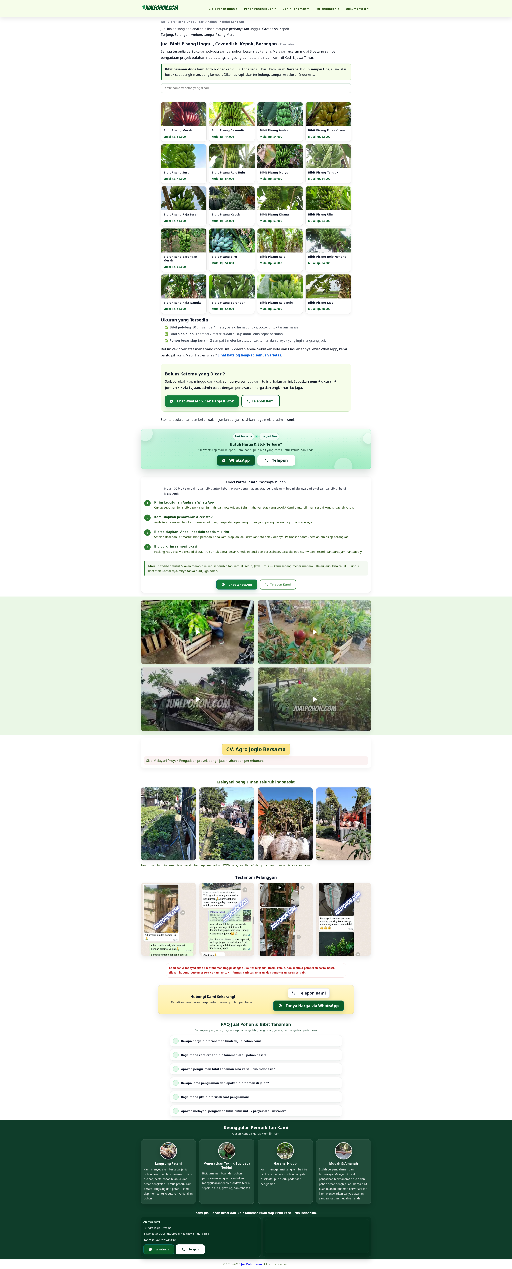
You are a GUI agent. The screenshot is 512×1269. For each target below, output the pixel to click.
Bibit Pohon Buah (223, 9)
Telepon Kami (263, 401)
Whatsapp (162, 1249)
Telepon (280, 460)
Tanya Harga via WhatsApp (312, 1005)
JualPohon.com (251, 1264)
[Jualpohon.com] (160, 8)
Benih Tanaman (296, 9)
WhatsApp (239, 460)
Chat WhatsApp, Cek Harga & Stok (205, 401)
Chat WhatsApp (240, 585)
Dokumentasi (357, 9)
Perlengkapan (327, 9)
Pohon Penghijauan (260, 9)
